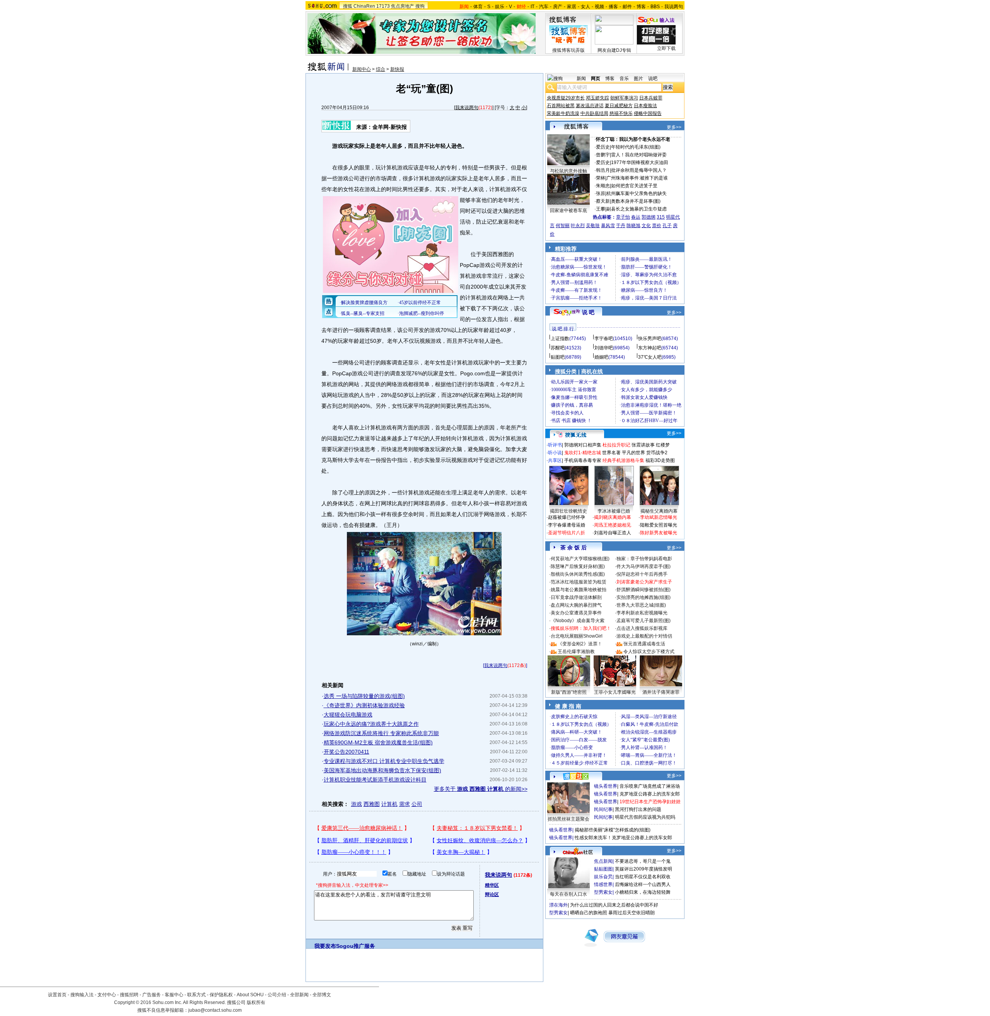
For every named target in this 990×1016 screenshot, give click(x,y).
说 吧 (588, 312)
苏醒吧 (558, 348)
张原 (600, 193)
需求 (404, 804)
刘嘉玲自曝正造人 (612, 532)
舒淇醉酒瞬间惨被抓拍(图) (643, 589)
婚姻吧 (601, 357)
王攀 (600, 209)
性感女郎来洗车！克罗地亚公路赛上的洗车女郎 (623, 837)
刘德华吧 (603, 348)
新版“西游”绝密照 (569, 692)
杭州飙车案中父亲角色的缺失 (636, 193)
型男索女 (603, 892)
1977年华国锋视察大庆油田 (639, 162)
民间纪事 (603, 809)
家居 (571, 6)
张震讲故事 (643, 445)
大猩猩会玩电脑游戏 (348, 715)
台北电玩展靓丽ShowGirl (577, 636)
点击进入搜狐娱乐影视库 (641, 628)
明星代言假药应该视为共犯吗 (645, 817)
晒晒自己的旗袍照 (588, 912)
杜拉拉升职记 (616, 445)
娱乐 (499, 6)
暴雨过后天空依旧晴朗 (631, 912)
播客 (613, 6)
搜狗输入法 (82, 994)
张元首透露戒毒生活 (644, 644)
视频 (599, 6)
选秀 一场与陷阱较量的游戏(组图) (364, 696)
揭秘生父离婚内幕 (659, 511)
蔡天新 (603, 201)
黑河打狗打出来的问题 (638, 809)
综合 (380, 69)
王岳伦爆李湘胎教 (576, 651)
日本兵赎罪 (650, 98)
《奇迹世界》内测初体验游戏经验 (364, 705)
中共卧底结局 (594, 113)
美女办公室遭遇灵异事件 (576, 613)
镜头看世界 (605, 786)
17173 (383, 6)
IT (532, 6)
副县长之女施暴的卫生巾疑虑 (636, 209)
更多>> (674, 127)
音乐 (624, 78)
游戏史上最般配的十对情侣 (644, 636)
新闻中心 (361, 69)
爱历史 (603, 147)
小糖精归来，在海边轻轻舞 (643, 892)
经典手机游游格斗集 (623, 460)
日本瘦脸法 (645, 105)
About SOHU (250, 994)
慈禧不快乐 (621, 113)
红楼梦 (663, 445)
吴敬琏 (593, 225)
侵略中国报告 (648, 113)
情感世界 (603, 884)
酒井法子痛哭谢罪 (660, 692)
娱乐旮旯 (603, 876)
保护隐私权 (221, 994)
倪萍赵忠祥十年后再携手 (641, 574)
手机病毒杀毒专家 (582, 460)
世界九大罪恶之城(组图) (641, 605)
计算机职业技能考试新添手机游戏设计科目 (375, 780)
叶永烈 (578, 225)
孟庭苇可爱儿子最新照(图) (643, 620)
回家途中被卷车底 (568, 210)
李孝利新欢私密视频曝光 (641, 613)
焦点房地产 (402, 6)
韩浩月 (603, 170)
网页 (595, 78)
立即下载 (666, 48)
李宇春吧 (603, 338)
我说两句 (673, 6)
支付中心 (106, 994)
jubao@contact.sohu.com (215, 1010)
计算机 (389, 804)
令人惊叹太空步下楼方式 (648, 651)
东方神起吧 (649, 348)
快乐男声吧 (649, 338)
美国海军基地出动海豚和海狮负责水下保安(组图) (382, 770)
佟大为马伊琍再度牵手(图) (643, 566)
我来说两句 (466, 107)
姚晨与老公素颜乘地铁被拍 (578, 589)
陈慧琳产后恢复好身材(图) (578, 566)
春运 (635, 217)
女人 (585, 6)
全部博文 (321, 994)
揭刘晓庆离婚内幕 (612, 517)
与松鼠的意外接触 (568, 171)
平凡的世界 (633, 452)
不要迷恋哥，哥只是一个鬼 (643, 861)
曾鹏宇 (603, 154)
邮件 (627, 6)
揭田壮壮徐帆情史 (568, 511)
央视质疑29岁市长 (566, 98)
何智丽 (563, 225)
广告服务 (151, 994)
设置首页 (57, 994)
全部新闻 (299, 994)
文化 (646, 225)
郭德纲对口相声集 (582, 445)
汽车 (543, 6)
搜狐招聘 (129, 994)
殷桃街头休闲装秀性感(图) (578, 574)
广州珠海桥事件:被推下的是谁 (637, 178)
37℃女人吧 (650, 357)
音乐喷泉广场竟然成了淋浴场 (650, 786)
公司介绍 (277, 994)
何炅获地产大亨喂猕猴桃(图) (580, 558)
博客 (641, 6)
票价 (656, 225)
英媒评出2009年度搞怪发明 (643, 869)
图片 (638, 78)
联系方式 (196, 994)
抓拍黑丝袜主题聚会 (568, 819)
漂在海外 (558, 905)
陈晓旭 (633, 225)
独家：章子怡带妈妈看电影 (644, 558)
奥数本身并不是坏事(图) (636, 201)
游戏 (356, 804)
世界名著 (611, 452)
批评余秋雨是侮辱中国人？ (639, 170)
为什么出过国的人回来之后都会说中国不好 (614, 905)
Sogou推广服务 (355, 946)
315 (661, 217)
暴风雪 (608, 225)
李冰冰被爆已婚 (613, 511)
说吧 (652, 78)
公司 (416, 804)
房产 (557, 6)
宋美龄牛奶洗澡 (563, 113)
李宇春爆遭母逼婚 (566, 525)
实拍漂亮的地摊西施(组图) (643, 597)
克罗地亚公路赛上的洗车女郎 (650, 794)
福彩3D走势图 (660, 460)
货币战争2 (656, 452)
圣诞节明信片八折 (566, 532)
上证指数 (560, 338)
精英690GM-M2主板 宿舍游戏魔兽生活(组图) (378, 742)
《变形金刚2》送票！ (580, 644)
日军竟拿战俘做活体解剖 (576, 597)
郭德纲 (648, 217)
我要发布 (325, 946)
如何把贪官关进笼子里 (634, 185)
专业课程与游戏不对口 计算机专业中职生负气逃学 (384, 761)
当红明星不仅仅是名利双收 (643, 876)
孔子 (667, 225)
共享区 (555, 460)
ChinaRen (364, 6)
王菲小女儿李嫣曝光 (615, 692)
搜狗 (420, 6)
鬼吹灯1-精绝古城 (582, 452)
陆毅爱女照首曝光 (658, 525)
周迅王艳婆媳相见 (612, 525)
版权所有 (256, 1002)
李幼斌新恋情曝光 (658, 517)
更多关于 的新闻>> (480, 789)
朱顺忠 (603, 185)
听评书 (555, 445)
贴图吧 (558, 357)
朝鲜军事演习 (624, 98)
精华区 (492, 885)
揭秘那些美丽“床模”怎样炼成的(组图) (612, 830)
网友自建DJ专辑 (614, 50)
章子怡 (623, 217)
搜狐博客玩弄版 (568, 50)
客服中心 (174, 994)
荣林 (600, 178)
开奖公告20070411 (346, 752)
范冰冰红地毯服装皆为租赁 (578, 582)
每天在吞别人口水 (568, 894)
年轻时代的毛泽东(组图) (636, 147)
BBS (655, 6)
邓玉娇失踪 (597, 98)
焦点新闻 (603, 861)
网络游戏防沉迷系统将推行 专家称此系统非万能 (381, 733)
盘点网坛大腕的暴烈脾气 (576, 605)
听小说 (555, 452)
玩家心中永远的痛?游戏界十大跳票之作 (371, 724)
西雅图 (372, 804)
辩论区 (492, 894)
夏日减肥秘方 (619, 105)
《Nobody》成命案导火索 (577, 620)
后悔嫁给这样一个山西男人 (643, 884)
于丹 (620, 225)
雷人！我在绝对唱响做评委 (639, 154)
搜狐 (347, 6)
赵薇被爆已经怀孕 (566, 517)
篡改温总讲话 (590, 105)
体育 (478, 6)
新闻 (581, 78)
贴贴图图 (603, 869)
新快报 (397, 69)
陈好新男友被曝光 (658, 532)
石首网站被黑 (561, 105)
